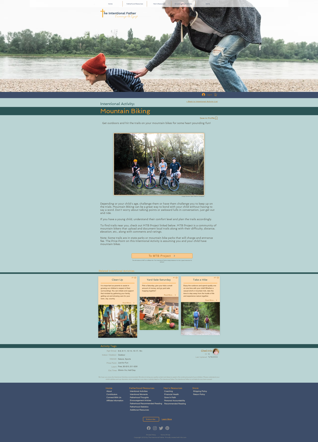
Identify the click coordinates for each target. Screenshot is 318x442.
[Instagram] (154, 428)
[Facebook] (148, 428)
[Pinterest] (167, 428)
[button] (216, 94)
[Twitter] (161, 428)
